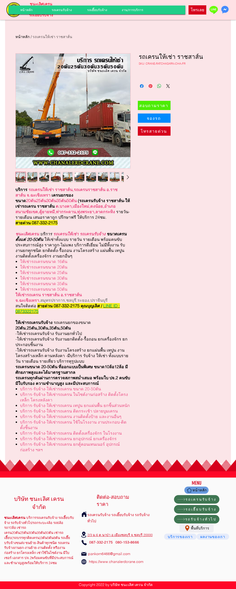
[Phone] (84, 543)
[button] (132, 10)
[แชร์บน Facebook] (142, 86)
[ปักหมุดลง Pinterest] (150, 86)
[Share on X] (168, 86)
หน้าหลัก (22, 36)
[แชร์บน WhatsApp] (159, 86)
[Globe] (84, 562)
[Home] (84, 514)
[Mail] (84, 554)
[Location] (84, 534)
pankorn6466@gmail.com (109, 553)
